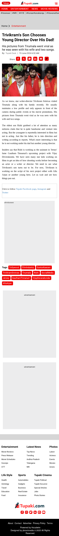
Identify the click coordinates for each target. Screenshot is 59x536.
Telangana (31, 463)
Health (4, 480)
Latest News (34, 446)
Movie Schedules (8, 459)
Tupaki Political (40, 480)
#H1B (21, 13)
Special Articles (40, 488)
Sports (22, 475)
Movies (52, 463)
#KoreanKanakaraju (35, 13)
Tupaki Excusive (40, 484)
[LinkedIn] (35, 59)
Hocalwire (36, 527)
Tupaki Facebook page (26, 189)
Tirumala (26, 272)
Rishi (36, 272)
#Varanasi (5, 13)
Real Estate (22, 491)
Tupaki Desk (11, 53)
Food (3, 495)
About (10, 523)
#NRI (14, 13)
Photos (53, 446)
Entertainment (20, 8)
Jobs (36, 491)
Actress (52, 455)
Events (52, 459)
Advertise (27, 523)
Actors (52, 467)
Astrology (5, 484)
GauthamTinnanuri (21, 278)
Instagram (42, 189)
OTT (3, 467)
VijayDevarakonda (41, 278)
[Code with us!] (39, 512)
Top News (31, 452)
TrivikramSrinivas (11, 272)
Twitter (5, 192)
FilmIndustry (28, 267)
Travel (3, 488)
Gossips (4, 463)
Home (4, 8)
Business (22, 488)
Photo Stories (39, 495)
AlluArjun (7, 283)
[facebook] (18, 59)
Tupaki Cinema (43, 475)
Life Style (6, 475)
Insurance (22, 495)
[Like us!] (22, 512)
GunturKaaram (44, 267)
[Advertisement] (29, 233)
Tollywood (14, 267)
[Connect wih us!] (35, 512)
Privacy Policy (39, 523)
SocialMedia (48, 272)
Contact (18, 523)
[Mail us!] (43, 512)
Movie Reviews (7, 452)
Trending (30, 455)
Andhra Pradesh (33, 459)
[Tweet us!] (26, 512)
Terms (50, 523)
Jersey (6, 278)
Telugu (6, 3)
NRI (28, 467)
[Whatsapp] (29, 59)
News (35, 8)
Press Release (7, 455)
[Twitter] (24, 59)
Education (5, 491)
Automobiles (23, 480)
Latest (52, 452)
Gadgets (21, 484)
